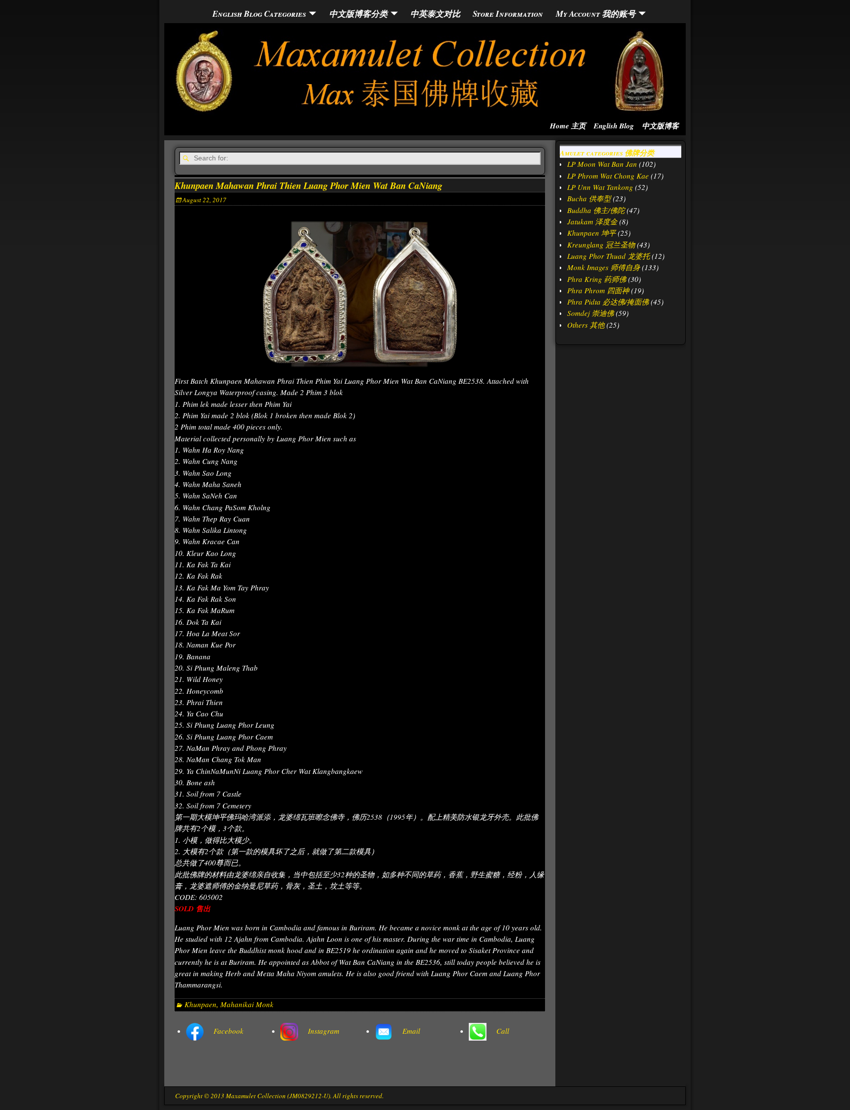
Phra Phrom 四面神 (598, 290)
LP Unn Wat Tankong (600, 187)
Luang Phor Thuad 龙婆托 (608, 256)
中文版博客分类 (358, 13)
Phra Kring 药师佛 (596, 279)
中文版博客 (660, 126)
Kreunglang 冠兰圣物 (601, 244)
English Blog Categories (259, 13)
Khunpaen (200, 1004)
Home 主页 (568, 126)
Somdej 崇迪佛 (590, 313)
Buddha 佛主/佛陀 (596, 210)
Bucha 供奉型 (589, 198)
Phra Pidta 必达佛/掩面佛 (608, 302)
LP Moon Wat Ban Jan (602, 164)
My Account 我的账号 (596, 13)
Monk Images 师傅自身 (603, 267)
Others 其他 (586, 325)
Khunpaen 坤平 (591, 233)
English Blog (614, 126)
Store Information (508, 13)
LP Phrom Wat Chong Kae (608, 176)
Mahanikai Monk (246, 1004)
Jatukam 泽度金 (592, 221)
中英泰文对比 (435, 13)
